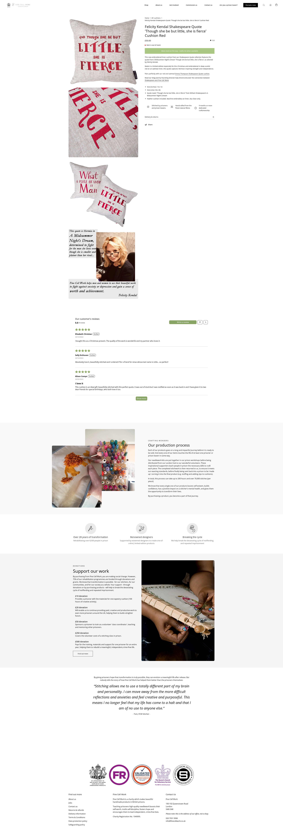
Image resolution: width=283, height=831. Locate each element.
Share (150, 125)
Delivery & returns (151, 117)
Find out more (83, 654)
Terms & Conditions (77, 817)
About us (72, 799)
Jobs (70, 803)
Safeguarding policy (77, 824)
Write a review (183, 322)
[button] (264, 5)
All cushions (156, 18)
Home (147, 18)
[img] (212, 40)
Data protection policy (78, 821)
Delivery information (77, 814)
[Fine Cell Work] (19, 5)
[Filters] (200, 322)
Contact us (73, 806)
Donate (251, 5)
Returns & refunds (76, 810)
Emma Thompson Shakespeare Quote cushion (192, 74)
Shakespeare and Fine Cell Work (157, 80)
